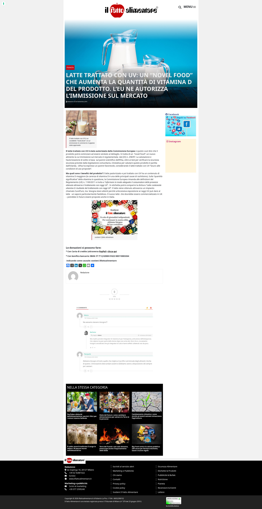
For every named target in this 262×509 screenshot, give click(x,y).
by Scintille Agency (172, 506)
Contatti (116, 479)
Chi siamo (117, 475)
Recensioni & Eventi (167, 487)
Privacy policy (119, 483)
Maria (99, 335)
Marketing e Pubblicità (123, 470)
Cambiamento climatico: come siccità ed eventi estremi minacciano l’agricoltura (147, 416)
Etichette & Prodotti (167, 470)
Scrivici (72, 475)
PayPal (102, 251)
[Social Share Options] (168, 170)
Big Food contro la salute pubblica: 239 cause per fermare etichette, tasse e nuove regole (146, 448)
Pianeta (161, 483)
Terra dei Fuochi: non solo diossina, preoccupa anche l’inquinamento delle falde (113, 448)
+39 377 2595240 (77, 489)
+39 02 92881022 (77, 472)
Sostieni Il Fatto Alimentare (125, 492)
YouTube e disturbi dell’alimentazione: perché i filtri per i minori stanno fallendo (82, 416)
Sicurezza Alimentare (167, 466)
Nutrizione (163, 479)
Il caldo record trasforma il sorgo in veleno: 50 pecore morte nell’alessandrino (81, 448)
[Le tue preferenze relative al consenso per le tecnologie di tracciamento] (4, 4)
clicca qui (112, 251)
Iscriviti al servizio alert (123, 466)
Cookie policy (119, 487)
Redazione (70, 101)
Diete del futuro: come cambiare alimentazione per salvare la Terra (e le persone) (114, 417)
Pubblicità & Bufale (166, 475)
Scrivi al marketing (77, 486)
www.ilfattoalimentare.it (80, 478)
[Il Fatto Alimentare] (131, 10)
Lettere (161, 492)
